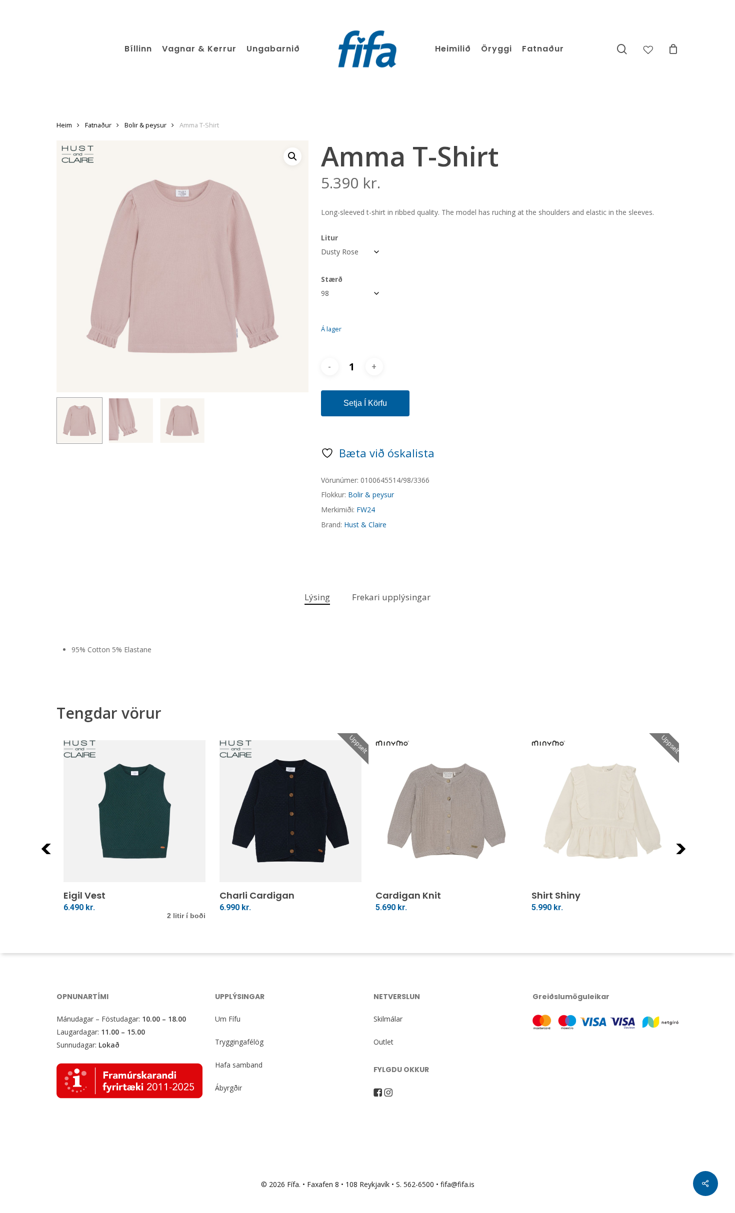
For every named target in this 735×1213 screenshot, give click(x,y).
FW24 (365, 509)
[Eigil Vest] (135, 811)
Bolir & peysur (145, 124)
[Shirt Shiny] (603, 811)
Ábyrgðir (228, 1088)
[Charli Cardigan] (291, 811)
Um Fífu (227, 1019)
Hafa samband (238, 1065)
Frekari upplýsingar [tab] (391, 597)
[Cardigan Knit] (447, 811)
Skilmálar (388, 1019)
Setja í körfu (365, 403)
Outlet (384, 1042)
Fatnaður (98, 124)
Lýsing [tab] (317, 597)
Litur (329, 237)
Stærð (331, 279)
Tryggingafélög (239, 1042)
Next (694, 855)
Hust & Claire (365, 524)
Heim (64, 124)
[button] (293, 156)
